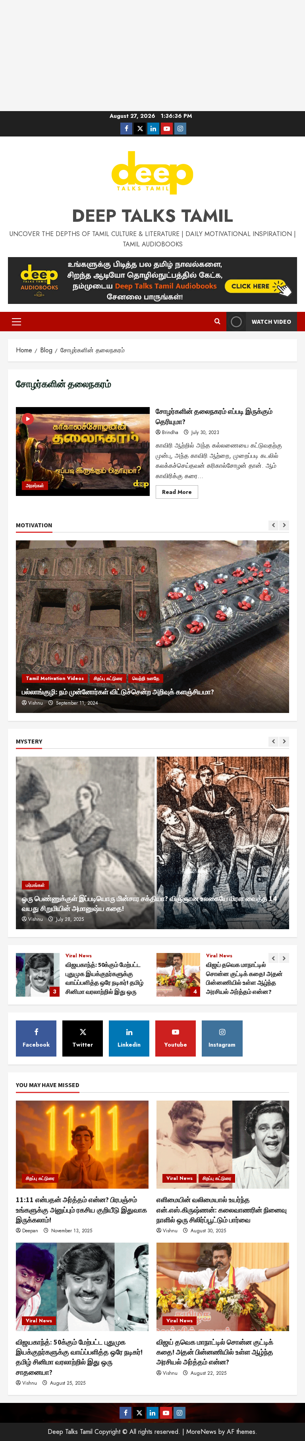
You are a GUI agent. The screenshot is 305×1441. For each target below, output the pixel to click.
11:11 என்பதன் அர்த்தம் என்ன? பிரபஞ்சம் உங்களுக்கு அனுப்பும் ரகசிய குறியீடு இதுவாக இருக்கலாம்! (81, 1209)
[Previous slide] (273, 525)
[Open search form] (217, 321)
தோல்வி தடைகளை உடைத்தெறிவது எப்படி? (84, 691)
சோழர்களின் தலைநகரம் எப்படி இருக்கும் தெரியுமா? (83, 451)
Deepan (30, 1230)
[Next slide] (284, 525)
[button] (16, 321)
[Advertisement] (152, 55)
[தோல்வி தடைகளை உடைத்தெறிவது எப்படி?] (152, 626)
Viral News (79, 955)
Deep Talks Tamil (152, 216)
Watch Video (271, 321)
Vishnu (35, 919)
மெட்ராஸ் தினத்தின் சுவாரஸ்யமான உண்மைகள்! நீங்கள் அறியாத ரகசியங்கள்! (178, 975)
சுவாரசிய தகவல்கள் (260, 955)
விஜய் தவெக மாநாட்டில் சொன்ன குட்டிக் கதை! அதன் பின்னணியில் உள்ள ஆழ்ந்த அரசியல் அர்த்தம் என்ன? (38, 975)
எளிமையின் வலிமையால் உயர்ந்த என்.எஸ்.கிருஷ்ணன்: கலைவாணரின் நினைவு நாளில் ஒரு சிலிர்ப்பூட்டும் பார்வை (221, 1209)
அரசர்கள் (35, 485)
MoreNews (201, 1431)
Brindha (170, 432)
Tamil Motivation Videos (55, 678)
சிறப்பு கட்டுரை (221, 955)
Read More (180, 493)
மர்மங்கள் (35, 885)
